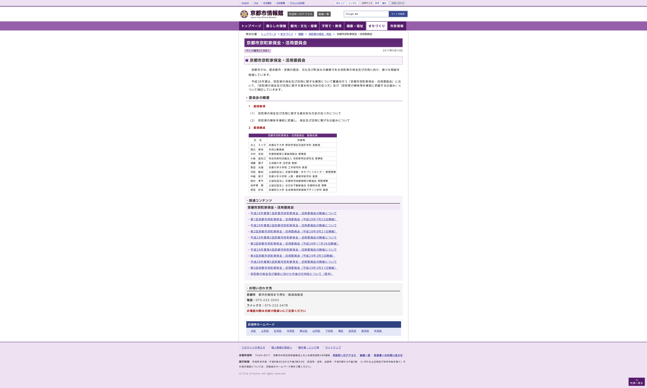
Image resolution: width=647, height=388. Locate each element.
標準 (377, 3)
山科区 (316, 331)
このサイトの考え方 (253, 347)
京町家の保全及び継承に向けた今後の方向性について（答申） (292, 274)
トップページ (268, 34)
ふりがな (352, 3)
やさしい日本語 (297, 3)
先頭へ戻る (636, 383)
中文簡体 (267, 3)
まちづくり (286, 34)
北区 (253, 331)
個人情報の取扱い (281, 347)
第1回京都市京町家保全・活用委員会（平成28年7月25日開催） (294, 219)
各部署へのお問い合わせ (388, 355)
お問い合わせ (398, 3)
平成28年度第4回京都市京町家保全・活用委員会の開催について (294, 249)
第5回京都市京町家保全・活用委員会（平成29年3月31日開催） (294, 268)
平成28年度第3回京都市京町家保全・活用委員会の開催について (294, 237)
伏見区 (378, 331)
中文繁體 (281, 3)
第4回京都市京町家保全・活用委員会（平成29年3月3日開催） (293, 255)
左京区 (278, 331)
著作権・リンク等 (308, 347)
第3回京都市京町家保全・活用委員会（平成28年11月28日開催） (295, 243)
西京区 (365, 331)
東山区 (303, 331)
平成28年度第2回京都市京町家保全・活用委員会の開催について (294, 225)
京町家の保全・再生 (320, 34)
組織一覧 (324, 14)
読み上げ (340, 3)
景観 (300, 34)
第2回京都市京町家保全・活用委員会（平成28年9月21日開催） (294, 231)
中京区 (291, 331)
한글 (256, 3)
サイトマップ (333, 347)
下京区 (329, 331)
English (245, 3)
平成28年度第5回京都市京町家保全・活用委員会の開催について (294, 261)
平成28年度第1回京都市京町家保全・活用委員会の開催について (294, 213)
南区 (341, 331)
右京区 (352, 331)
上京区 (265, 331)
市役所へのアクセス (301, 14)
